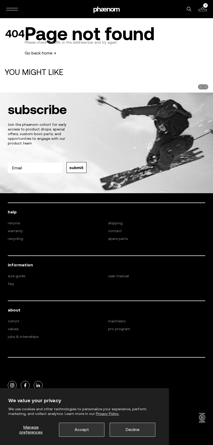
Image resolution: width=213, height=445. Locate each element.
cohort (13, 321)
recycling (15, 239)
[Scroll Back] (200, 86)
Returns (14, 223)
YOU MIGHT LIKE (34, 72)
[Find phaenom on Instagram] (12, 385)
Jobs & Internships (23, 337)
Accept (82, 429)
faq (11, 284)
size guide (16, 276)
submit (76, 167)
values (13, 329)
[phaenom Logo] (106, 9)
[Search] (189, 9)
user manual (118, 276)
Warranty (15, 231)
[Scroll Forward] (205, 86)
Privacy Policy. (107, 414)
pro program (119, 329)
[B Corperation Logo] (202, 418)
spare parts (118, 239)
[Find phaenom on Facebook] (25, 385)
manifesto (117, 321)
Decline (132, 429)
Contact (115, 231)
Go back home (40, 53)
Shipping (115, 223)
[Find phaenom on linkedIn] (38, 385)
